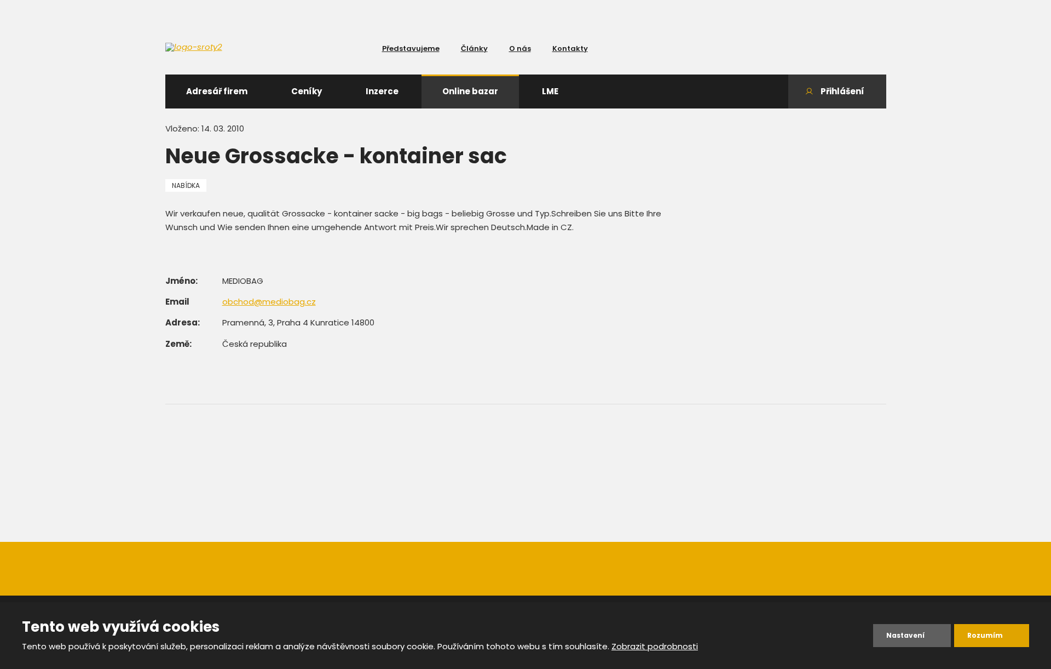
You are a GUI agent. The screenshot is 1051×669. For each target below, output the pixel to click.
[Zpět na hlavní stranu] (231, 47)
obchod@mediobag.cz (269, 301)
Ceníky (306, 91)
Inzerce (382, 91)
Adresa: (182, 322)
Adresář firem (216, 91)
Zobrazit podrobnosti (654, 646)
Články (474, 48)
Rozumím (985, 635)
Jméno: (181, 281)
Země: (178, 344)
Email (177, 301)
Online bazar (470, 91)
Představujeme (411, 48)
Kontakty (570, 48)
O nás (520, 48)
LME (550, 91)
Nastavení (905, 635)
